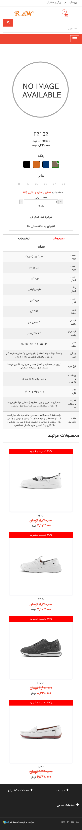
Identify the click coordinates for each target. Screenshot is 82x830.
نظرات (41, 246)
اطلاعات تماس (66, 805)
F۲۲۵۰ (41, 516)
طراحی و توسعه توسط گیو (21, 822)
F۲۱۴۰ (41, 599)
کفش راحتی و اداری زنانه (36, 192)
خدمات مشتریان (19, 790)
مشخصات (59, 238)
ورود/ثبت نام (70, 3)
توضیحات (23, 238)
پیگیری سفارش (54, 3)
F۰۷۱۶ (41, 767)
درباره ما (60, 790)
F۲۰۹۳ (41, 683)
